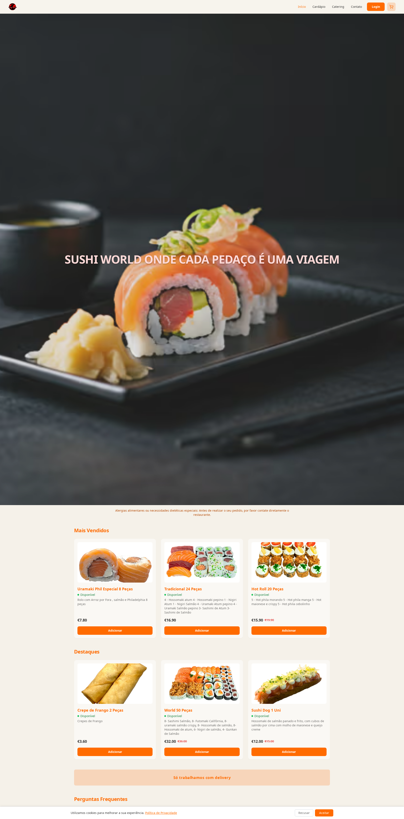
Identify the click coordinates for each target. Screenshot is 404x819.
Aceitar (324, 813)
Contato (356, 7)
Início (302, 7)
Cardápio (318, 7)
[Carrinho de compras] (391, 7)
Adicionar (115, 630)
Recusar (304, 813)
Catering (338, 7)
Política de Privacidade (161, 813)
